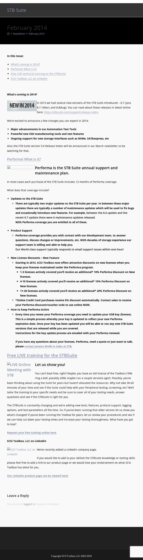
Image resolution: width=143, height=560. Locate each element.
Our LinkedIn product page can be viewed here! (37, 475)
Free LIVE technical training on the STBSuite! (38, 73)
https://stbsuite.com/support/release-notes (71, 112)
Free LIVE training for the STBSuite (42, 355)
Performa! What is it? (24, 69)
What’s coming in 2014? (25, 64)
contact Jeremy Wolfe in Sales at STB (47, 346)
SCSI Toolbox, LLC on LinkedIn (29, 78)
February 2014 (37, 33)
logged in (29, 504)
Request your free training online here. (32, 432)
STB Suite (16, 10)
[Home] (8, 33)
